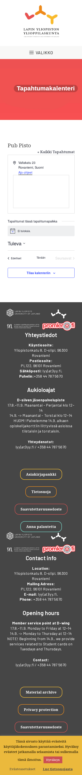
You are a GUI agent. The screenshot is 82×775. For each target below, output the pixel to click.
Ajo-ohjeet (25, 172)
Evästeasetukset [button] (22, 769)
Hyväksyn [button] (53, 760)
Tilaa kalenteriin (39, 273)
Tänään (41, 257)
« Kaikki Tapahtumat (56, 151)
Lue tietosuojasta (58, 769)
